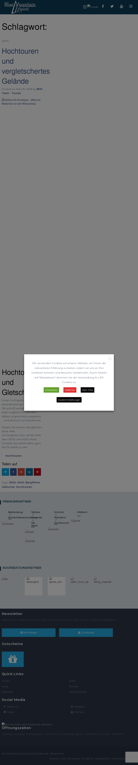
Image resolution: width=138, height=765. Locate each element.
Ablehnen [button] (70, 389)
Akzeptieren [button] (51, 389)
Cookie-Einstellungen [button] (69, 399)
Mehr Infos (87, 389)
